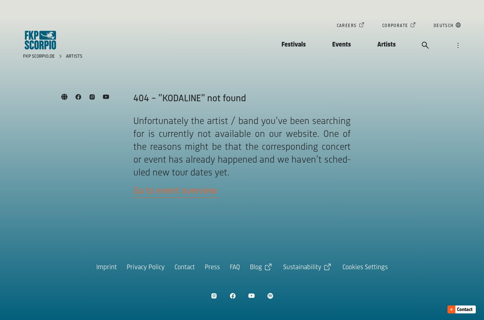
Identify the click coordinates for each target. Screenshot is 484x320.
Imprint (106, 267)
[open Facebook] (232, 295)
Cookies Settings (365, 267)
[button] (461, 309)
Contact (185, 267)
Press (212, 267)
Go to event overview (175, 191)
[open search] (425, 46)
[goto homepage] (40, 40)
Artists (386, 44)
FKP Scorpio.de (39, 56)
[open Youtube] (251, 295)
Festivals (294, 44)
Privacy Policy (146, 267)
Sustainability (302, 267)
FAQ (235, 267)
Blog (256, 267)
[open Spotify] (270, 295)
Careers (347, 25)
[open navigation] (458, 46)
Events (341, 44)
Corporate (395, 25)
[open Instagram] (213, 295)
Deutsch (444, 25)
